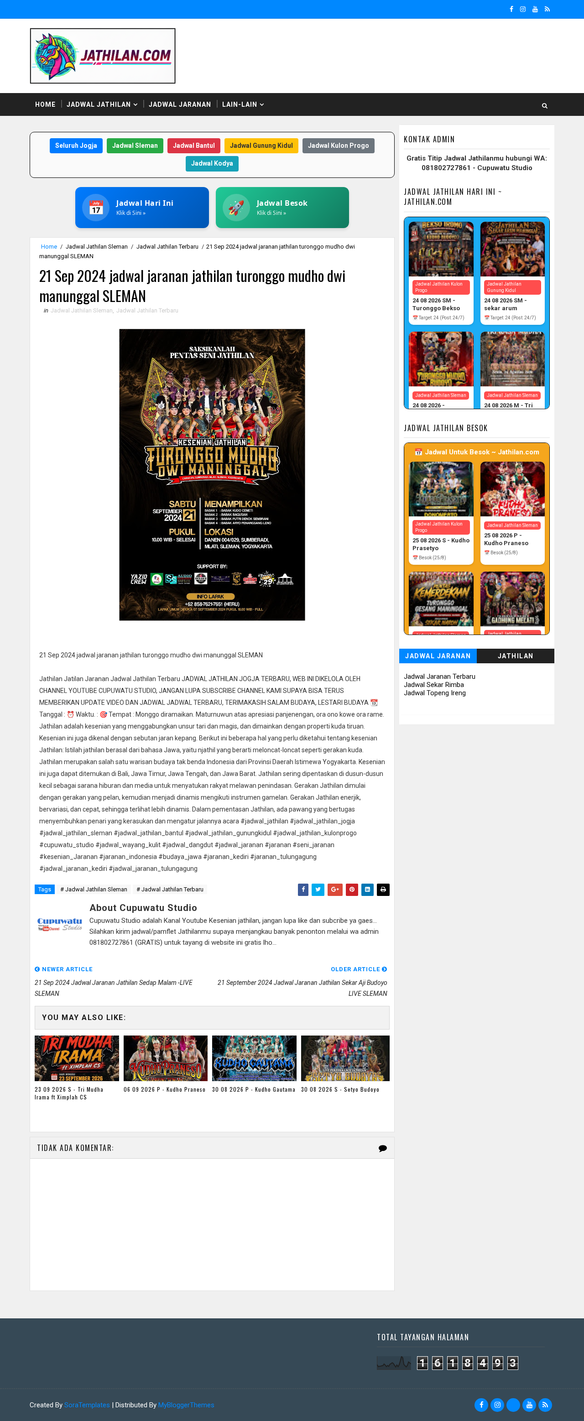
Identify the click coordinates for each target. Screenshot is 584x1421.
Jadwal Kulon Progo (338, 145)
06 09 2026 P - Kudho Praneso (165, 1089)
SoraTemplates (87, 1405)
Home (45, 104)
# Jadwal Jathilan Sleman (93, 889)
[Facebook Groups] (513, 1405)
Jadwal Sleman (135, 145)
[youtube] (535, 9)
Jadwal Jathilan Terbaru (167, 246)
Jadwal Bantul (194, 145)
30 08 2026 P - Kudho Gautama (254, 1089)
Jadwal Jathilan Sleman (97, 246)
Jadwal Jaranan (180, 104)
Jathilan (516, 656)
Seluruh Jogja (76, 145)
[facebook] (511, 9)
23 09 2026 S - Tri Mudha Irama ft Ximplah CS (69, 1093)
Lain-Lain (239, 104)
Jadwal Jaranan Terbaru (439, 676)
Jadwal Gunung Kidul (261, 145)
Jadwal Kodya (212, 163)
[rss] (547, 9)
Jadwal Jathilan (99, 104)
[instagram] (523, 9)
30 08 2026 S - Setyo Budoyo (340, 1089)
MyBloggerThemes (186, 1405)
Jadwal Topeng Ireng (435, 693)
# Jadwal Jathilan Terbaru (169, 889)
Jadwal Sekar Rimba (434, 685)
